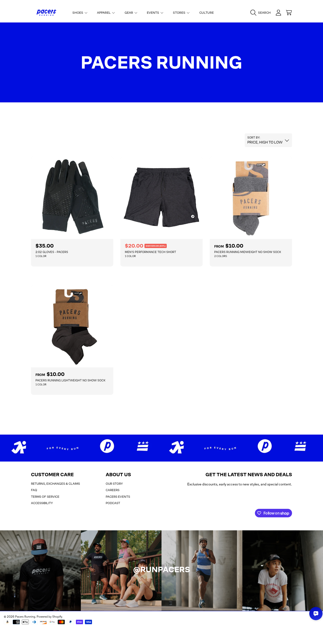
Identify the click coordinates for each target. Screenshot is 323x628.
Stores (179, 12)
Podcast (113, 503)
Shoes (78, 12)
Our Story (114, 483)
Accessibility (42, 503)
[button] (261, 13)
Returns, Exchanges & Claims (55, 483)
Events (153, 12)
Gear (129, 12)
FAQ (34, 490)
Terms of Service (45, 496)
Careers (112, 490)
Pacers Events (118, 496)
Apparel (104, 12)
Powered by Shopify (49, 616)
